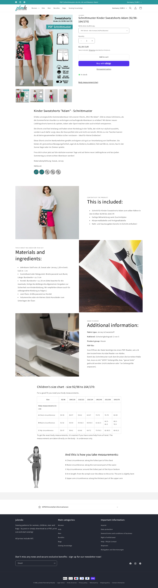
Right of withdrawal (108, 537)
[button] (35, 8)
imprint (103, 525)
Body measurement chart (88, 82)
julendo (40, 582)
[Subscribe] (54, 563)
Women (61, 525)
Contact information (118, 582)
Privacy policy (83, 582)
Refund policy (94, 582)
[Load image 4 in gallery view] (65, 95)
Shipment (104, 546)
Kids (59, 529)
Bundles (61, 537)
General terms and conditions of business (116, 533)
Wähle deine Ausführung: (86, 26)
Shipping (92, 50)
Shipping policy (105, 582)
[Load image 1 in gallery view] (22, 95)
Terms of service (72, 582)
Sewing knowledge (65, 546)
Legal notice (61, 582)
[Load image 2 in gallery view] (36, 95)
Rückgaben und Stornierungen (112, 550)
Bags (60, 542)
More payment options (104, 69)
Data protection (107, 529)
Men (59, 533)
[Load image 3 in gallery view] (51, 95)
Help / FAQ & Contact (109, 542)
